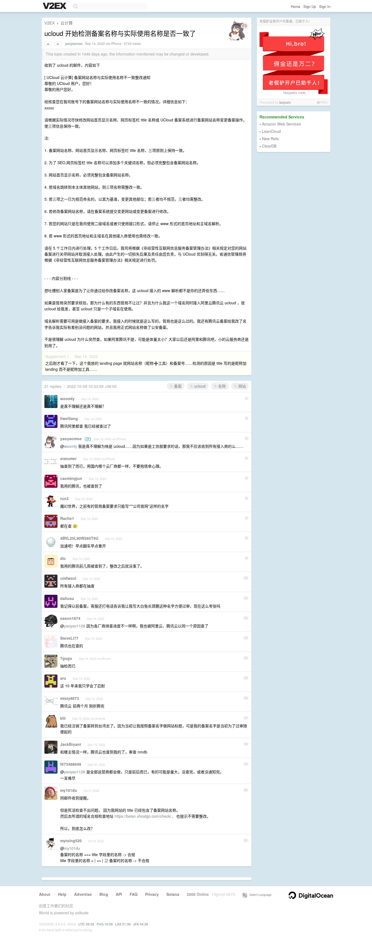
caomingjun (71, 478)
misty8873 (69, 698)
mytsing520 (71, 840)
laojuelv (285, 102)
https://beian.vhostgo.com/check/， (145, 816)
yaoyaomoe (74, 43)
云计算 (66, 23)
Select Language (259, 894)
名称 (221, 386)
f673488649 (70, 764)
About (44, 894)
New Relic (270, 138)
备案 (177, 386)
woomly (67, 398)
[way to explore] (55, 6)
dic (63, 558)
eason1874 (70, 618)
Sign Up (309, 6)
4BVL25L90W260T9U (79, 538)
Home (295, 6)
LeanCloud (271, 131)
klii (63, 718)
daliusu (67, 598)
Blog (103, 894)
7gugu (66, 658)
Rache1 (67, 518)
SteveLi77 (69, 638)
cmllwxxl (68, 578)
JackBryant (70, 744)
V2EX (49, 23)
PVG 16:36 (105, 924)
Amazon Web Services (281, 124)
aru (63, 678)
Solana (172, 894)
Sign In (324, 6)
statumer (68, 458)
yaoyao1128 (74, 626)
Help (62, 894)
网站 (241, 386)
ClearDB (269, 146)
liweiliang (69, 418)
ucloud (199, 386)
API (119, 894)
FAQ (134, 894)
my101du (68, 790)
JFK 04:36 (140, 924)
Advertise (83, 894)
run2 (64, 498)
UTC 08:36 (86, 924)
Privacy (152, 894)
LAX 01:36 (123, 924)
